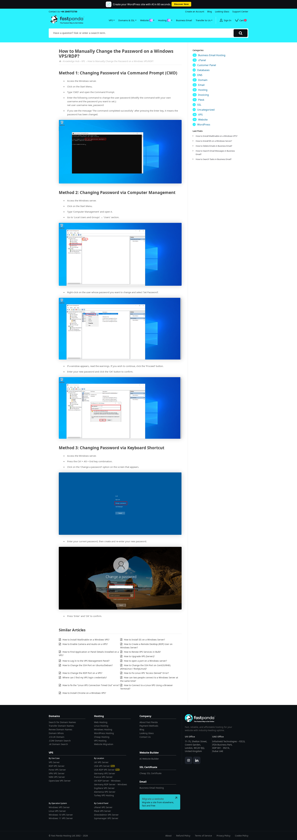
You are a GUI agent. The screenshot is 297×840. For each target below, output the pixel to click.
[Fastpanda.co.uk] (60, 61)
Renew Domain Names (60, 729)
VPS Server (54, 762)
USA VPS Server (104, 766)
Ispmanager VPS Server (106, 818)
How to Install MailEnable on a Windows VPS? (85, 639)
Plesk (201, 99)
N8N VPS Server (57, 776)
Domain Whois (56, 733)
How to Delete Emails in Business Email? (214, 145)
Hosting (202, 90)
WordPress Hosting (104, 733)
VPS (200, 114)
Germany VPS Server (104, 773)
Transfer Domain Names (61, 725)
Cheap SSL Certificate (150, 773)
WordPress (203, 124)
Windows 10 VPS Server (61, 814)
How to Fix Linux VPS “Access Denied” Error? (146, 673)
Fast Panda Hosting (61, 835)
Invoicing (203, 95)
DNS (199, 75)
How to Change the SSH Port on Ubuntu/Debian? (87, 665)
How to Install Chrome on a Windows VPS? (84, 692)
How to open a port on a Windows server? (145, 660)
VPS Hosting (100, 740)
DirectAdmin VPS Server (106, 814)
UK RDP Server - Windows (107, 780)
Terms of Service (203, 835)
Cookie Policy (241, 835)
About (168, 835)
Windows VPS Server (59, 807)
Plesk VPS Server (102, 811)
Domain (202, 80)
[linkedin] (196, 760)
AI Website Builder (149, 758)
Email (201, 85)
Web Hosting (100, 722)
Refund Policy (183, 835)
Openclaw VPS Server (60, 780)
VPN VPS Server (57, 773)
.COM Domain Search (60, 740)
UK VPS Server (101, 762)
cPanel (202, 60)
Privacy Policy (223, 835)
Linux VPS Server (57, 811)
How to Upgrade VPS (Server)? (139, 656)
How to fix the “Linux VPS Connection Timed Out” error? (90, 685)
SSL (199, 104)
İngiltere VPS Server (104, 788)
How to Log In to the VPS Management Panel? (86, 660)
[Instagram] (188, 760)
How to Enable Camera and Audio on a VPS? (85, 644)
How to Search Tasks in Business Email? (214, 159)
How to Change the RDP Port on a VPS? (82, 673)
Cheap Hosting (101, 736)
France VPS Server (103, 776)
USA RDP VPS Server (106, 769)
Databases (203, 70)
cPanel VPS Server (103, 807)
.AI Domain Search (58, 744)
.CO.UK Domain (56, 736)
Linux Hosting (101, 725)
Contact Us (145, 736)
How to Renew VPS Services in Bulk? (142, 651)
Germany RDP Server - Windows (110, 784)
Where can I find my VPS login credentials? (84, 677)
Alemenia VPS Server (104, 791)
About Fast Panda (149, 722)
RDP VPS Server (57, 766)
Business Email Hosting (211, 55)
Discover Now (181, 4)
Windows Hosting (103, 729)
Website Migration (103, 744)
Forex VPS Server (57, 769)
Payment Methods (149, 725)
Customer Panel (206, 65)
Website (203, 119)
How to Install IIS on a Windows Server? (144, 639)
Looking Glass (222, 11)
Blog (209, 11)
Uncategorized (206, 109)
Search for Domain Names (62, 722)
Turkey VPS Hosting (104, 795)
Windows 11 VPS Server (61, 818)
